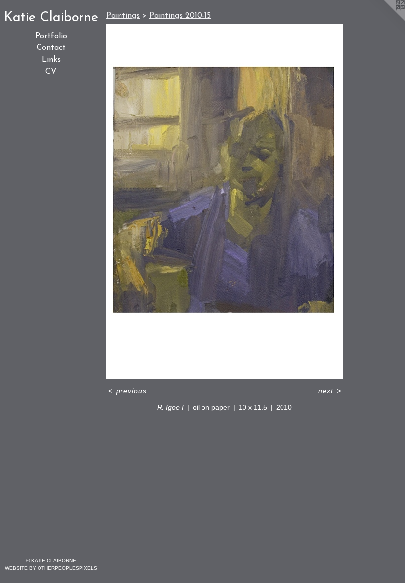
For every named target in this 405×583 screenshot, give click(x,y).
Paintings (123, 16)
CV (51, 72)
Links (51, 60)
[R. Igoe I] (224, 201)
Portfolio (51, 36)
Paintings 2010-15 (180, 16)
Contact (51, 48)
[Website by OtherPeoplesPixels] (385, 20)
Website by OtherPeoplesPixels (51, 568)
